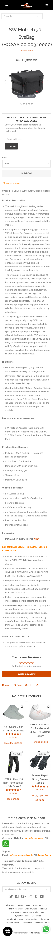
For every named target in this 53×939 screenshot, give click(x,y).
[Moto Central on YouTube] (42, 897)
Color (4, 158)
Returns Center (24, 905)
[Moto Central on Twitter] (11, 897)
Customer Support (40, 905)
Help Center (10, 905)
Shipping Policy (12, 923)
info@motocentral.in (21, 855)
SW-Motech (26, 50)
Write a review (26, 674)
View (36, 539)
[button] (13, 734)
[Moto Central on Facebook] (17, 897)
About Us (43, 909)
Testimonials (26, 923)
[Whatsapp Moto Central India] (6, 843)
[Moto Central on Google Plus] (24, 897)
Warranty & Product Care (33, 912)
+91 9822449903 (34, 838)
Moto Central (34, 933)
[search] (18, 16)
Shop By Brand (31, 909)
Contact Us (15, 912)
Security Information (14, 919)
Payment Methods (21, 916)
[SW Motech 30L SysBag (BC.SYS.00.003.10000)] (21, 104)
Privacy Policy (31, 919)
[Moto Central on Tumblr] (36, 897)
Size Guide (36, 916)
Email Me (11, 146)
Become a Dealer (42, 923)
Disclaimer (44, 919)
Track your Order (15, 909)
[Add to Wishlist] (22, 706)
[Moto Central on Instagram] (30, 897)
